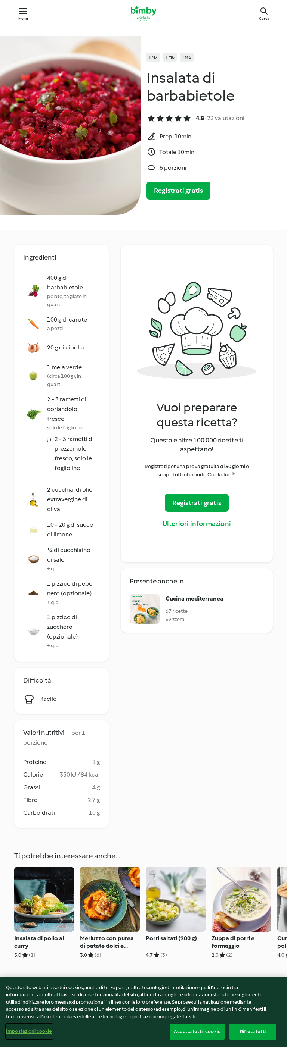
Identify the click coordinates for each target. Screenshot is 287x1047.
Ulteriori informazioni (197, 524)
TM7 (153, 57)
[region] (143, 1012)
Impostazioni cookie (29, 1031)
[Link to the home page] (143, 13)
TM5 (186, 57)
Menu (23, 18)
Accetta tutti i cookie (197, 1031)
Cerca (264, 18)
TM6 (170, 57)
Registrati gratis (178, 190)
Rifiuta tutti (253, 1031)
